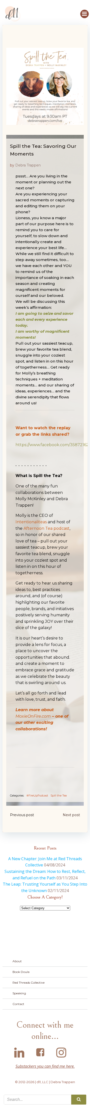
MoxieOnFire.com (33, 716)
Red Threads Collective (28, 982)
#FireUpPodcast (37, 795)
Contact (18, 1004)
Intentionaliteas (31, 522)
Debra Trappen (28, 165)
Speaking (19, 993)
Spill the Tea (58, 795)
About (17, 961)
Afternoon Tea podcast (47, 528)
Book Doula (21, 972)
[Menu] (84, 14)
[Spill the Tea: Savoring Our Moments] (45, 86)
